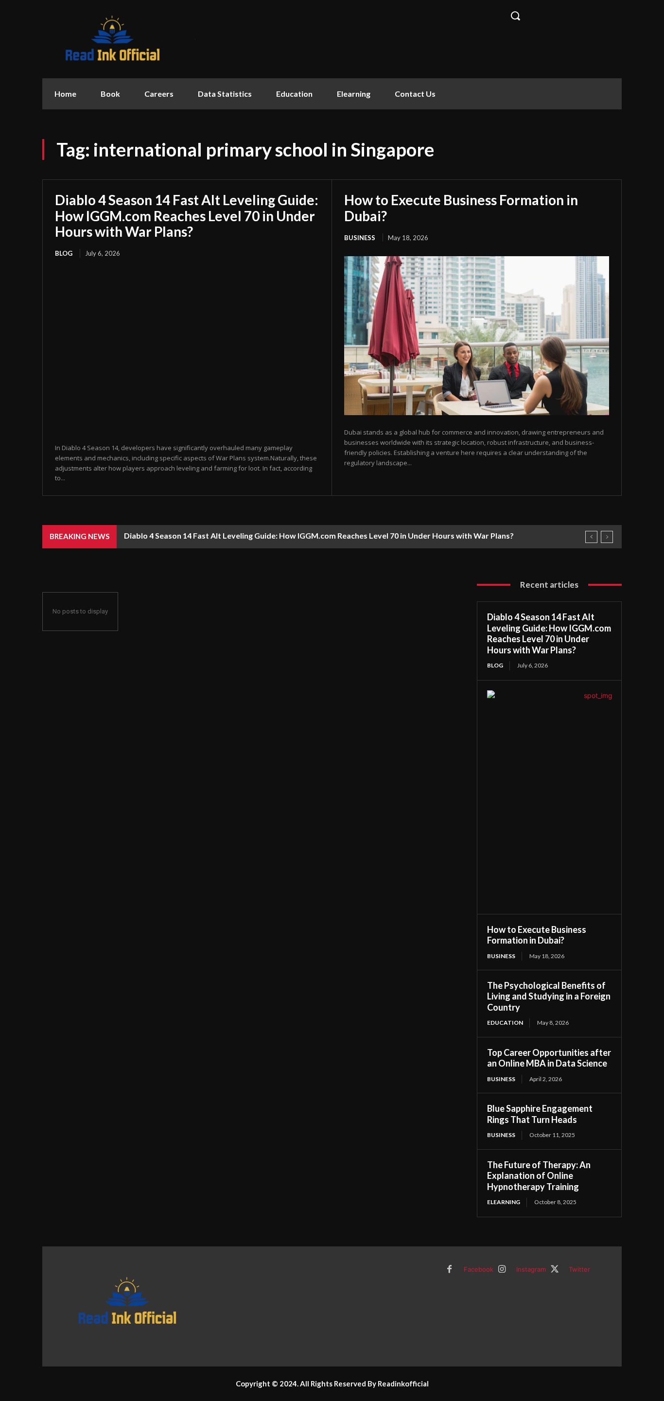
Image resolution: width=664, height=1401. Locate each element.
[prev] (591, 537)
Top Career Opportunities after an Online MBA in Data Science (549, 1058)
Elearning (503, 1202)
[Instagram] (502, 1269)
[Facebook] (449, 1269)
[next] (607, 537)
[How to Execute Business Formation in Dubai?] (476, 335)
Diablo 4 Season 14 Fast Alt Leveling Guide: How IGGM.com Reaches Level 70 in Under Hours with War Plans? (186, 215)
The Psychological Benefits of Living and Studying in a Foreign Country (549, 996)
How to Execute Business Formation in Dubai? (461, 208)
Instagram (531, 1269)
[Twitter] (554, 1269)
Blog (63, 253)
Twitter (579, 1269)
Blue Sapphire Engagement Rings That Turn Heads (540, 1114)
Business (359, 238)
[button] (560, 15)
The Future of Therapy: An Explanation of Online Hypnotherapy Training (539, 1175)
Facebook (478, 1269)
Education (505, 1022)
